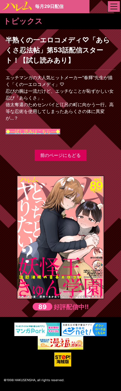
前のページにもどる (60, 155)
